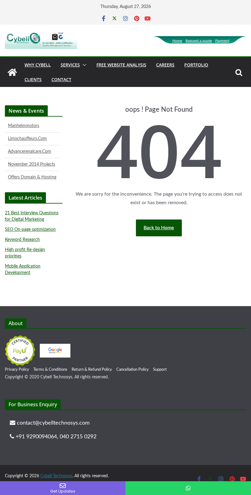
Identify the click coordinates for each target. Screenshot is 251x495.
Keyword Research (22, 240)
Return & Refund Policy (92, 370)
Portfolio (196, 65)
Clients (33, 79)
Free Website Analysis (121, 65)
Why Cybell (37, 65)
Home (177, 41)
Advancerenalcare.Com (29, 146)
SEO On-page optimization (30, 229)
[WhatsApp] (188, 488)
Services (70, 65)
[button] (83, 65)
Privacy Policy (17, 370)
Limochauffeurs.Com (27, 134)
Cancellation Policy (132, 370)
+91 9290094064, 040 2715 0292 (55, 437)
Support (160, 370)
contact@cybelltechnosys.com (52, 423)
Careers (165, 65)
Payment (222, 41)
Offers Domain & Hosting (32, 172)
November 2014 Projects (31, 159)
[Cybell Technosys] (12, 72)
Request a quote (198, 41)
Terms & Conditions (50, 370)
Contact (61, 79)
